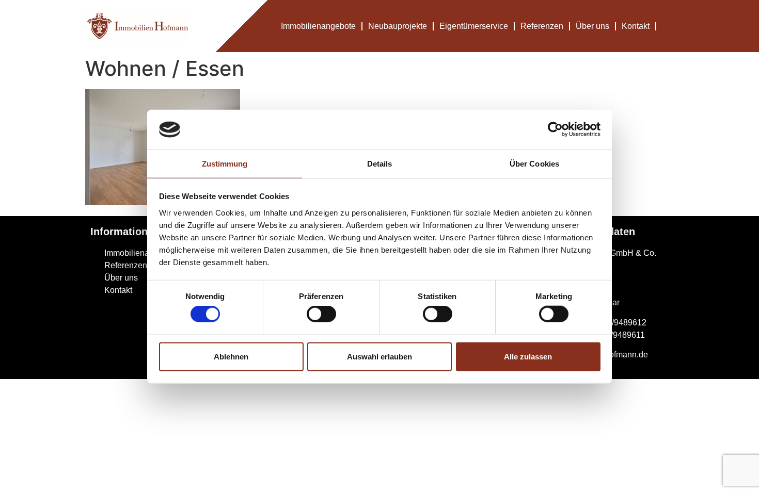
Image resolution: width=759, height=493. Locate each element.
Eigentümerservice (473, 26)
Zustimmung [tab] (225, 163)
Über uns (592, 26)
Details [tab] (379, 163)
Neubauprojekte (397, 26)
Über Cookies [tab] (534, 163)
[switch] (321, 314)
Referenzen (541, 26)
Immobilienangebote (318, 26)
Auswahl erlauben (379, 356)
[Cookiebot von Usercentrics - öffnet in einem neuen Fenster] (555, 129)
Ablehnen (231, 356)
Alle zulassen (528, 356)
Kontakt (636, 26)
